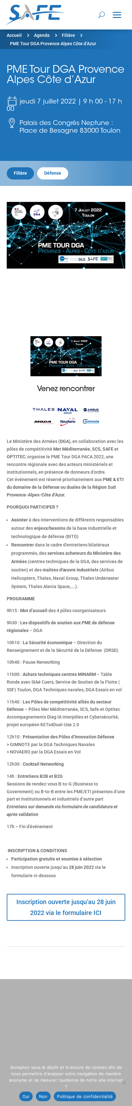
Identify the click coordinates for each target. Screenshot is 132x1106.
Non (43, 1096)
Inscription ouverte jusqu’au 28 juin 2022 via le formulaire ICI (66, 907)
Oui (25, 1096)
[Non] (124, 1082)
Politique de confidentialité (85, 1096)
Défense (52, 173)
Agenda (42, 35)
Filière (68, 35)
